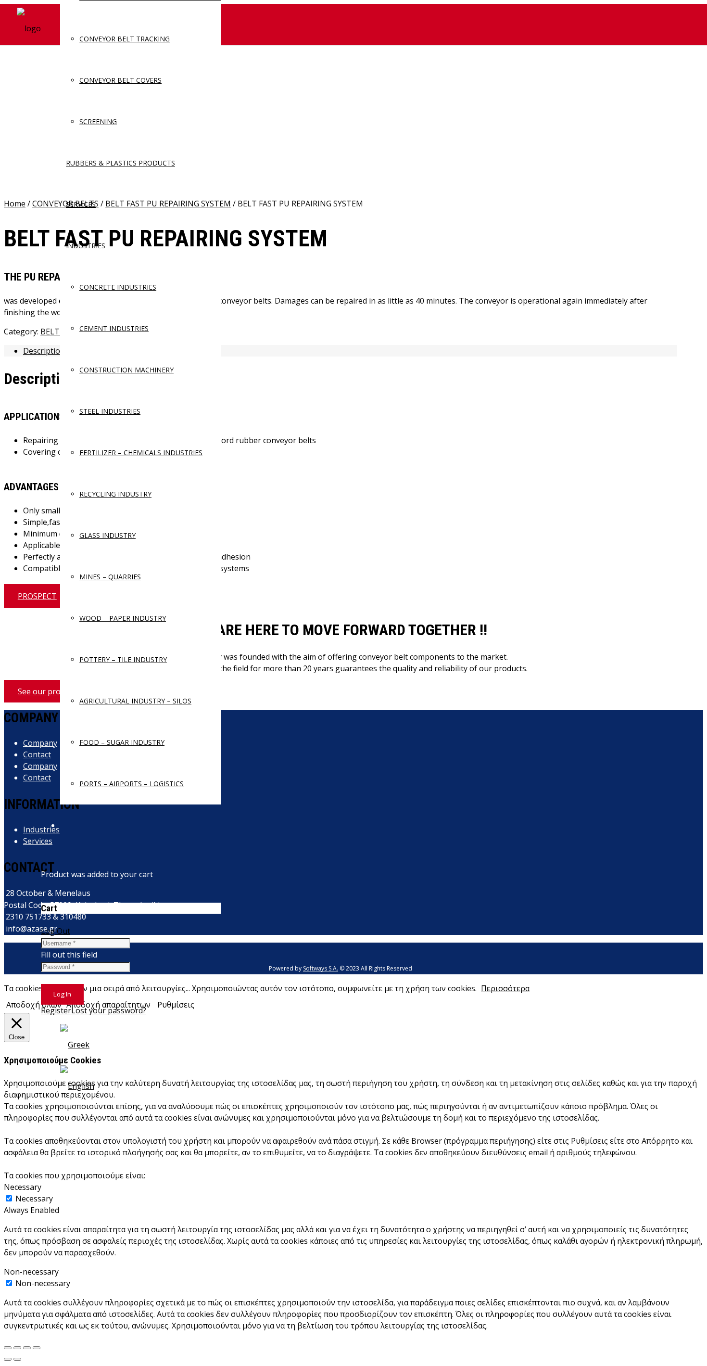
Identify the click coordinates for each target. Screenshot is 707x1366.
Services (37, 841)
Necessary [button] (22, 1187)
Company (40, 743)
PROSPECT (37, 596)
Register (56, 1010)
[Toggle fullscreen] (27, 1347)
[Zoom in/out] (36, 1347)
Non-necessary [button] (31, 1271)
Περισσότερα (505, 988)
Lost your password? (108, 1010)
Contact (37, 754)
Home (14, 203)
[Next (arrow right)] (17, 1359)
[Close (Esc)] (8, 1347)
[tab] (350, 351)
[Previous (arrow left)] (8, 1359)
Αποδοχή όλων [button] (34, 1004)
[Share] (17, 1347)
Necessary (34, 1198)
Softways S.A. (320, 968)
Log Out (55, 931)
